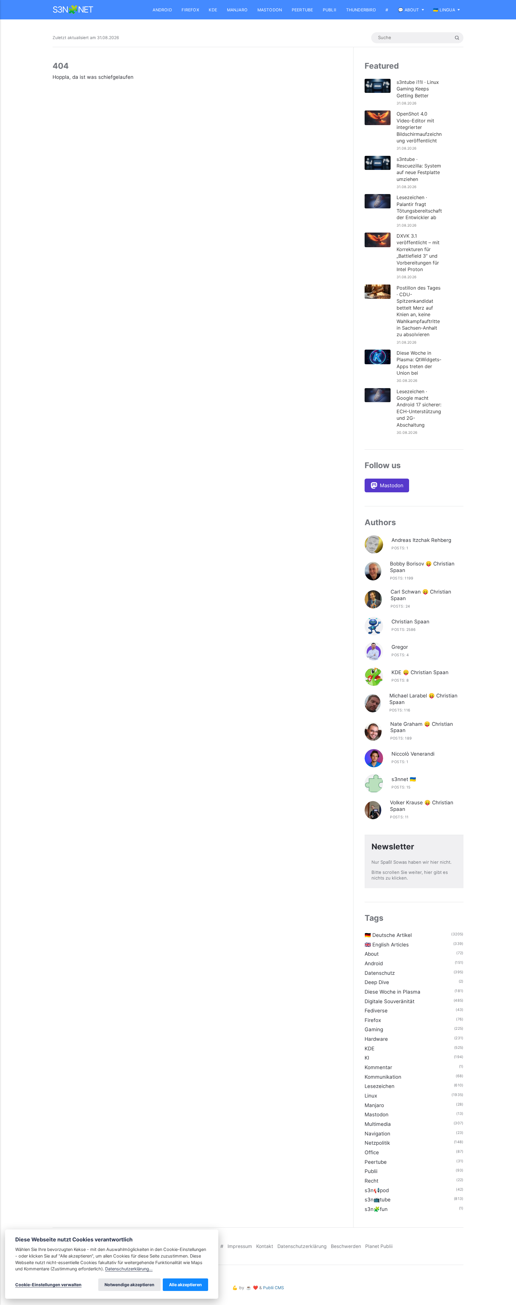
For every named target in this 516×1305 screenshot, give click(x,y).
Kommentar (378, 1067)
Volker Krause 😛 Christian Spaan (421, 806)
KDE (213, 9)
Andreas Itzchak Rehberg (421, 540)
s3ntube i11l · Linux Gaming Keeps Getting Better (418, 89)
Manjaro (237, 9)
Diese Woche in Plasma (392, 992)
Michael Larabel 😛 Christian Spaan (423, 699)
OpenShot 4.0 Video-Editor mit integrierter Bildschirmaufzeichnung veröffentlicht (419, 127)
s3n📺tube (378, 1200)
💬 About (408, 9)
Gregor (399, 647)
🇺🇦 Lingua (444, 9)
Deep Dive (377, 982)
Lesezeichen (379, 1086)
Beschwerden (346, 1246)
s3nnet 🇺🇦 (403, 779)
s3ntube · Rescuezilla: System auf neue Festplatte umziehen (419, 169)
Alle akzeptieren (185, 1284)
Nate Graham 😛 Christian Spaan (421, 727)
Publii (329, 9)
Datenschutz (380, 973)
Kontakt (264, 1246)
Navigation (377, 1134)
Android (162, 9)
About (372, 954)
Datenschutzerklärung (302, 1246)
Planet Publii (379, 1246)
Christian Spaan (410, 622)
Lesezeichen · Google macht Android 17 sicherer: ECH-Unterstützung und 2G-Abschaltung (419, 408)
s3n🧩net (73, 9)
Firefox (190, 9)
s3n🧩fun (376, 1209)
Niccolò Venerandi (412, 754)
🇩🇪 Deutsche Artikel (388, 935)
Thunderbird (361, 9)
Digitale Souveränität (389, 1001)
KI (367, 1058)
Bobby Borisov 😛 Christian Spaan (422, 567)
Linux (371, 1096)
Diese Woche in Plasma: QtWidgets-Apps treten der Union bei (419, 363)
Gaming (374, 1029)
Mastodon (269, 9)
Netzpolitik (377, 1143)
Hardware (376, 1039)
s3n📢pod (377, 1190)
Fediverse (376, 1011)
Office (372, 1152)
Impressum (240, 1246)
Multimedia (378, 1124)
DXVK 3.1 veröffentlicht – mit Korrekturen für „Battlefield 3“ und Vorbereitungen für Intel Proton (418, 252)
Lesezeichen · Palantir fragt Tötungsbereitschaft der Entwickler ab (419, 207)
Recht (371, 1181)
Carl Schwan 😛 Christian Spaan (421, 595)
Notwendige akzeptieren (129, 1284)
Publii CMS (273, 1287)
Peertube (302, 9)
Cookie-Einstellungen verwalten (48, 1284)
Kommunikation (383, 1077)
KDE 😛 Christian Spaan (420, 672)
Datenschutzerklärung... (129, 1268)
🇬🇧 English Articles (387, 945)
